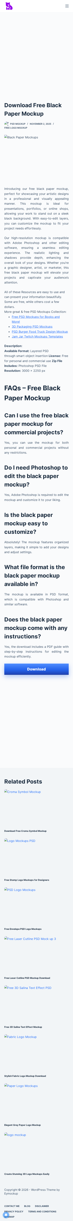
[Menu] (67, 6)
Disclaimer (42, 1206)
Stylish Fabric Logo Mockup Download (25, 1076)
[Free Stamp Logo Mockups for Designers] (36, 856)
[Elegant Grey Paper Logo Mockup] (36, 1101)
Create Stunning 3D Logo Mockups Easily (26, 1174)
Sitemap (9, 1216)
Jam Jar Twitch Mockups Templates (37, 336)
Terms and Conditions (42, 1211)
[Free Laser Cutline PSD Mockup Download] (36, 954)
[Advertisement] (36, 53)
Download (36, 669)
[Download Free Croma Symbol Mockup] (36, 807)
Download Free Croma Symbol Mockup (25, 831)
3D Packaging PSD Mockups (32, 326)
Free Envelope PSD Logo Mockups (23, 929)
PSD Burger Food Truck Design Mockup (40, 331)
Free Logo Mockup (15, 127)
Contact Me (11, 1206)
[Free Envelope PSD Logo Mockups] (36, 905)
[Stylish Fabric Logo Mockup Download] (36, 1052)
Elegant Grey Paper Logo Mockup (22, 1125)
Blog (27, 1206)
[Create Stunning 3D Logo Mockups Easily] (36, 1150)
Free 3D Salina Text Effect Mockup (23, 1027)
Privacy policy (13, 1211)
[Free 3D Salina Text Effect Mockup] (36, 1003)
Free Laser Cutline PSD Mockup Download (27, 978)
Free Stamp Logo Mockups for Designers (26, 880)
